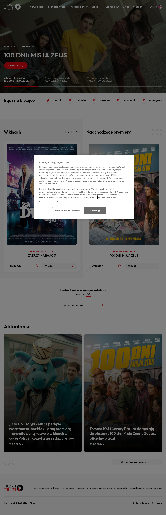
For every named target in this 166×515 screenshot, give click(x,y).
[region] (84, 187)
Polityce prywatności (107, 197)
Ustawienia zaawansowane (67, 210)
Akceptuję (95, 210)
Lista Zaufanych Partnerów (51, 202)
